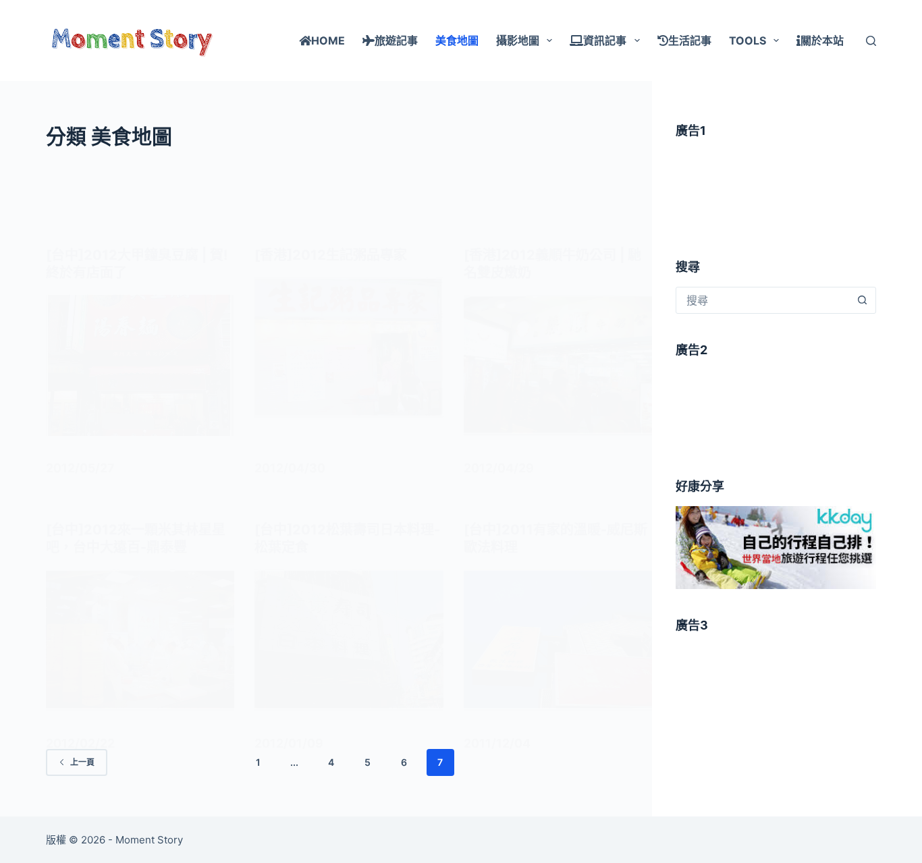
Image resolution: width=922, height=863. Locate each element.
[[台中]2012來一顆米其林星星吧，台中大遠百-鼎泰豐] (140, 640)
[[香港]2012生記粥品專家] (348, 347)
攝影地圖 (517, 40)
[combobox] (763, 300)
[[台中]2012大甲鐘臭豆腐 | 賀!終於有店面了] (140, 365)
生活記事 (689, 40)
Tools (747, 40)
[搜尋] (871, 41)
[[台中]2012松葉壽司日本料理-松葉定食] (348, 640)
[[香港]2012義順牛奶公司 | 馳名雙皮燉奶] (558, 365)
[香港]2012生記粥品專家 (330, 255)
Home (328, 40)
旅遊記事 (396, 40)
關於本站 (822, 40)
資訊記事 (604, 40)
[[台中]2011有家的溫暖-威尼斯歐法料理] (558, 640)
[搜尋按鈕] (862, 300)
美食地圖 (457, 40)
